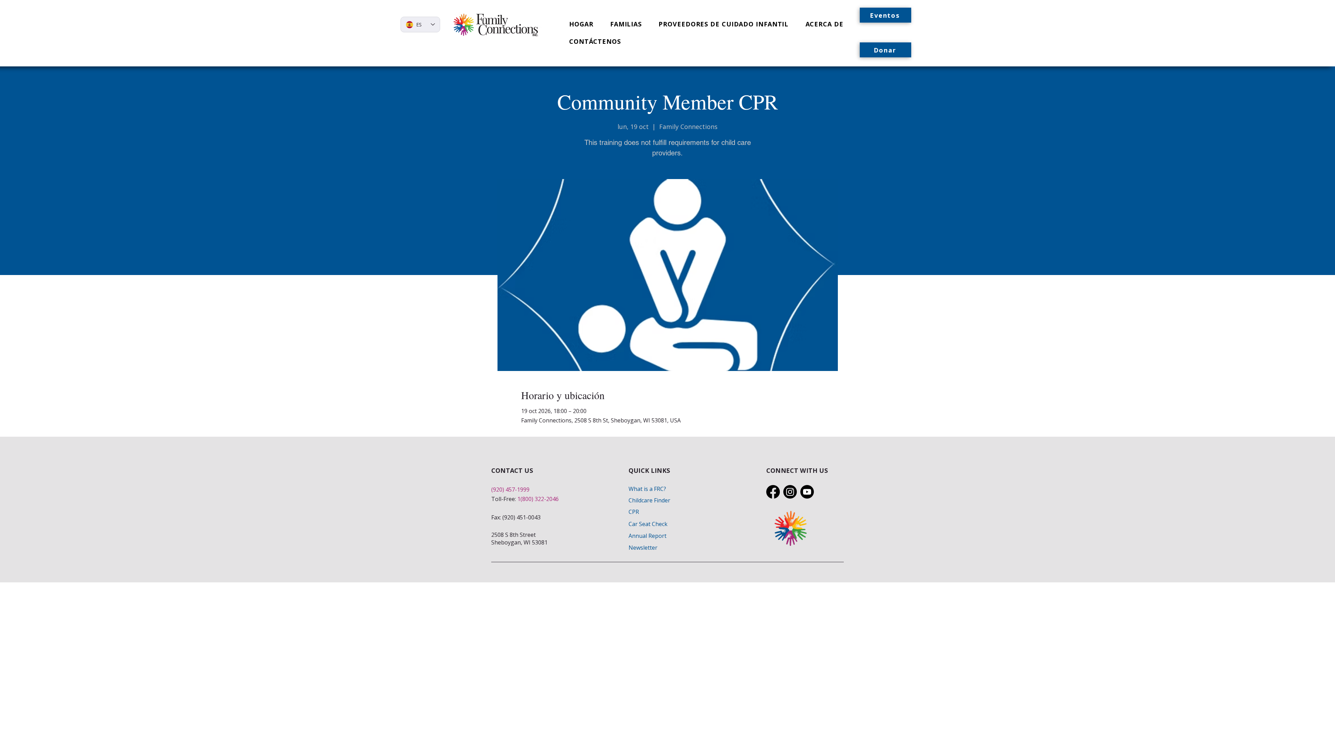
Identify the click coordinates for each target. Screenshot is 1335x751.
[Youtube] (807, 492)
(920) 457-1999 (510, 489)
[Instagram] (790, 492)
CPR (634, 512)
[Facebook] (773, 492)
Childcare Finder (649, 500)
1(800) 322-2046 (538, 499)
